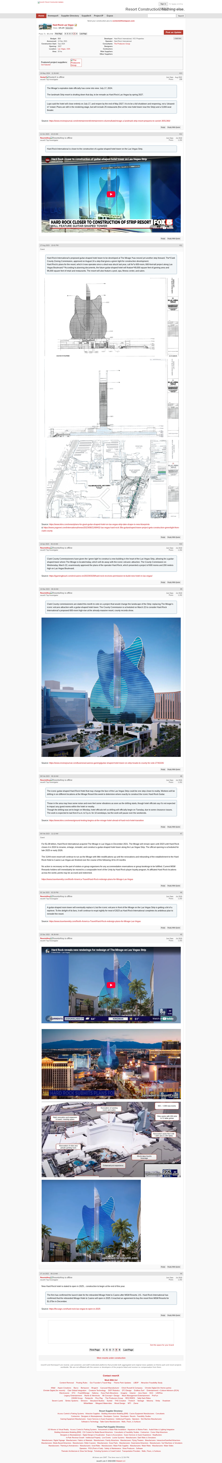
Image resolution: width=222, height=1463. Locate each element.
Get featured (45, 65)
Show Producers (128, 1448)
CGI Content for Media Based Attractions (97, 1432)
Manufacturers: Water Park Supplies (115, 1446)
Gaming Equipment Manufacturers (73, 1419)
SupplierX (86, 16)
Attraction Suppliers (92, 1414)
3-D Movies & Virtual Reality (58, 1429)
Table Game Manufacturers (110, 1422)
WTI (129, 1403)
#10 (180, 544)
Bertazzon (85, 1388)
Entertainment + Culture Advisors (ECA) (163, 1390)
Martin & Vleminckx (92, 1396)
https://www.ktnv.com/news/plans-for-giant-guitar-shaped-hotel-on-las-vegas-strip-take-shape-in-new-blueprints (99, 524)
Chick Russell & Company (132, 1388)
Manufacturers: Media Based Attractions (56, 1443)
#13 (180, 73)
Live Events (106, 1438)
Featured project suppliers (54, 62)
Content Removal (67, 1383)
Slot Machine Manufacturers (151, 1419)
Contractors (75, 1416)
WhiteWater (88, 1403)
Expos (110, 16)
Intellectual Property (123, 1419)
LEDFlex (159, 1393)
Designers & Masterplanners (91, 1416)
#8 (181, 776)
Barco (76, 1388)
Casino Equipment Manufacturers (142, 1414)
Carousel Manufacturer (109, 1388)
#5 (181, 934)
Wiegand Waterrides (103, 1403)
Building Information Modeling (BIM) (114, 1414)
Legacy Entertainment (73, 1396)
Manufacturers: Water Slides (162, 1446)
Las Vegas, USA (64, 49)
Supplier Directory (70, 16)
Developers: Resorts (128, 1416)
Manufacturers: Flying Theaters (132, 1440)
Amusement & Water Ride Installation (112, 1429)
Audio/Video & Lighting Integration (161, 1429)
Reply (163, 127)
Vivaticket (166, 1401)
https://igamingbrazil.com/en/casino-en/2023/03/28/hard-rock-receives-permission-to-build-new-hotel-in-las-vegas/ (100, 576)
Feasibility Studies (144, 1416)
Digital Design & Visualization (94, 1435)
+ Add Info (177, 38)
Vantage (140, 1401)
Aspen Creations (64, 1388)
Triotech (131, 1401)
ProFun (155, 1396)
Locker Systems (118, 1438)
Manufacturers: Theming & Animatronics (63, 1446)
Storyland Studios (97, 1401)
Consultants (160, 1414)
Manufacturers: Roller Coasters (84, 1443)
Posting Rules (81, 1383)
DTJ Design (127, 1390)
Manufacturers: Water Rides (140, 1446)
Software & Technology (90, 1422)
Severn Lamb (57, 1401)
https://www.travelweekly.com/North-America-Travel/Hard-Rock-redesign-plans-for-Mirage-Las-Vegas (87, 879)
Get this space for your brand (162, 1345)
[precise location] (75, 25)
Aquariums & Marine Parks (138, 1429)
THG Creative (120, 1401)
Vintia (157, 1401)
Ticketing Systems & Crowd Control (107, 1451)
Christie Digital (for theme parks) (158, 1388)
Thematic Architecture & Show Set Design (77, 1451)
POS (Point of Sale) (95, 1448)
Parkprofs (89, 1398)
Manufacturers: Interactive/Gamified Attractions (162, 1440)
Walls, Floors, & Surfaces (131, 1422)
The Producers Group (122, 44)
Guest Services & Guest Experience (100, 1419)
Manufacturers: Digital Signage (53, 1440)
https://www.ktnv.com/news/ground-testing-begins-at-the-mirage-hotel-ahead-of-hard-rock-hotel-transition (96, 820)
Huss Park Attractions (109, 1393)
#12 (180, 134)
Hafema (95, 1393)
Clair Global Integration (77, 1390)
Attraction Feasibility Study (151, 1383)
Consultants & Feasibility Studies (126, 1432)
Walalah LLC (121, 1461)
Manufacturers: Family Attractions (106, 1440)
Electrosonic (64, 1393)
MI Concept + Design (110, 1396)
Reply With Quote (174, 127)
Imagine (124, 1393)
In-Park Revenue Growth (75, 1438)
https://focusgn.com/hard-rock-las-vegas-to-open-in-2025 (74, 1309)
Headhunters (157, 1435)
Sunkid (109, 1401)
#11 (180, 245)
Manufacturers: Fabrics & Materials (79, 1440)
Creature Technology (97, 1390)
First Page (58, 33)
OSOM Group (77, 1398)
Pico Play (99, 1398)
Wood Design (119, 1403)
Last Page (83, 33)
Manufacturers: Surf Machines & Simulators (166, 1443)
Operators (135, 1419)
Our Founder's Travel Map (100, 1383)
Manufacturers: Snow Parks (107, 1443)
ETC (73, 1393)
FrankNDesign (84, 1393)
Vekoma (149, 1401)
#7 (181, 834)
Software (139, 1448)
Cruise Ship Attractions (159, 1432)
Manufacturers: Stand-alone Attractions (133, 1443)
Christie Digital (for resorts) (54, 1390)
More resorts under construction (111, 1358)
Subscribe (69, 28)
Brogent (94, 1388)
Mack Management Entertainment (136, 1396)
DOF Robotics (114, 1390)
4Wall (53, 1388)
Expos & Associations (114, 1435)
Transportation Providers (131, 1451)
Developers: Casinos (111, 1416)
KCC (151, 1393)
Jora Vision (142, 1393)
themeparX (53, 16)
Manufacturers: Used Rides (90, 1446)
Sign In (163, 4)
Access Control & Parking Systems (71, 1414)
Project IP (98, 16)
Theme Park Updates (122, 1383)
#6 (181, 892)
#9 (181, 589)
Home (41, 16)
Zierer (135, 1403)
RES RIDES (130, 1398)
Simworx (84, 1401)
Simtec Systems (71, 1401)
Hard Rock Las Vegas (63, 25)
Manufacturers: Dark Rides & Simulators (141, 1438)
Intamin (133, 1393)
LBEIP (135, 1383)
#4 (181, 1274)
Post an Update (173, 32)
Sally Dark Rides (144, 1398)
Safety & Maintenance (112, 1448)
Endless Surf (139, 1390)
